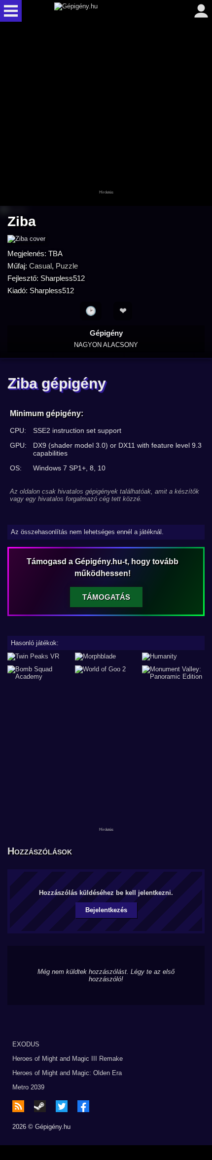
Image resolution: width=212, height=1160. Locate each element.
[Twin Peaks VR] (38, 656)
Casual (40, 266)
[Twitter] (62, 1106)
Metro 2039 (28, 1087)
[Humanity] (173, 656)
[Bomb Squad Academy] (38, 672)
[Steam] (40, 1106)
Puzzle (67, 266)
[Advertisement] (106, 114)
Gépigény (106, 338)
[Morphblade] (106, 656)
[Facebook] (83, 1106)
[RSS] (18, 1106)
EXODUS (25, 1044)
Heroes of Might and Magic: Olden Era (67, 1073)
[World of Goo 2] (106, 672)
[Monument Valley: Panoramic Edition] (173, 672)
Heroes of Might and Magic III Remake (67, 1058)
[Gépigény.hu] (103, 11)
